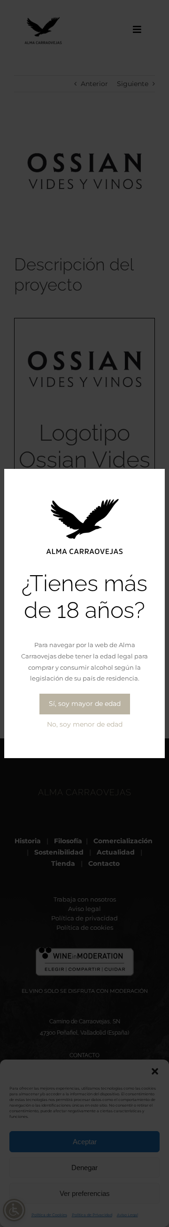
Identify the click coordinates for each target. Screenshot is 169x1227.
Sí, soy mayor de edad (85, 703)
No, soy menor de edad (85, 724)
